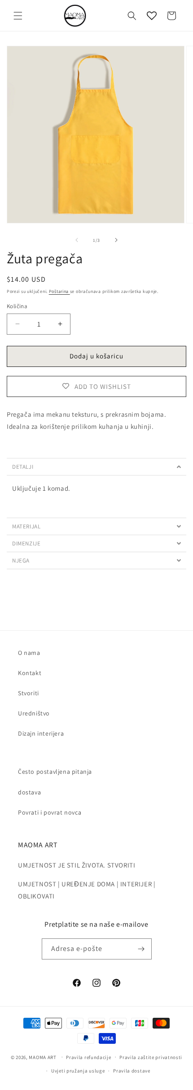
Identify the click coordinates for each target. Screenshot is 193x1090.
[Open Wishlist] (152, 16)
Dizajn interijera (41, 733)
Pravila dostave (131, 1071)
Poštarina (59, 291)
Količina (17, 306)
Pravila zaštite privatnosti (150, 1057)
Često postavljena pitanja (55, 771)
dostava (29, 792)
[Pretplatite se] (141, 948)
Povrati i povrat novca (49, 812)
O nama (29, 653)
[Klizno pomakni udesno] (116, 240)
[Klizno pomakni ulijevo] (77, 240)
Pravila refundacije (88, 1057)
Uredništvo (34, 713)
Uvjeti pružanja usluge (78, 1071)
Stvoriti (28, 693)
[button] (18, 16)
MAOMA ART (42, 1057)
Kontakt (29, 673)
